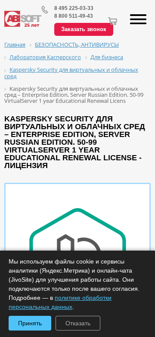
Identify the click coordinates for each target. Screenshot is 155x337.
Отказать (77, 323)
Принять (30, 323)
